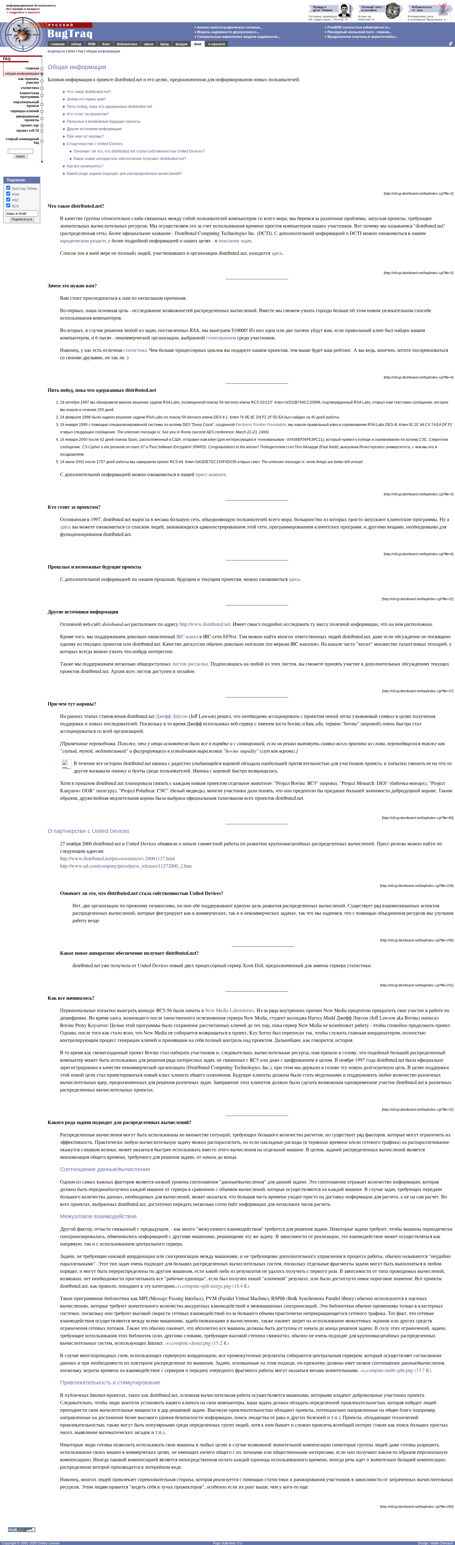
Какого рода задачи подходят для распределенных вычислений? (124, 173)
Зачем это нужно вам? (86, 99)
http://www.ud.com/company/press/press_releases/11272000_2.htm (126, 865)
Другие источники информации (94, 129)
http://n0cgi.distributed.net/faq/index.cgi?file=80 (418, 818)
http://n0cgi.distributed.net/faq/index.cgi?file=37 (418, 691)
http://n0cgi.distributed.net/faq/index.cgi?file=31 (418, 1109)
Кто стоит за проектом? (88, 114)
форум (181, 44)
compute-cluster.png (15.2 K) (200, 1342)
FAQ (7, 59)
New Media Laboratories (229, 1010)
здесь (276, 253)
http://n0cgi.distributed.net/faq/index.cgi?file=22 (418, 599)
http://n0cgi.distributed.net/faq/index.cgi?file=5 (419, 494)
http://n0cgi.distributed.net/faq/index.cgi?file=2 (419, 193)
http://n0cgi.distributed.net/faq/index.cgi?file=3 (419, 273)
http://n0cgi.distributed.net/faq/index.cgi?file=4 (419, 377)
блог (106, 44)
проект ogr (30, 125)
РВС (15, 200)
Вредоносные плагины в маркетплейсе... (362, 36)
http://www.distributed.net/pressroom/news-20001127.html (117, 858)
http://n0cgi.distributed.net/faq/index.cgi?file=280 (417, 1506)
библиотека (127, 44)
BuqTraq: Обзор (24, 188)
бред (164, 44)
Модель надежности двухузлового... (227, 32)
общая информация (103, 51)
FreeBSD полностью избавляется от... (359, 27)
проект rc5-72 (27, 130)
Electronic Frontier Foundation (261, 425)
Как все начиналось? (85, 166)
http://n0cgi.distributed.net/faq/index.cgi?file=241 (417, 985)
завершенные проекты (27, 118)
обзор (76, 44)
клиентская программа (29, 95)
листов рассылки (190, 663)
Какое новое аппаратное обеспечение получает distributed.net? (130, 159)
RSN (91, 44)
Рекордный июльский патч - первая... (359, 32)
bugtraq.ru (56, 51)
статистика (30, 88)
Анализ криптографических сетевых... (229, 27)
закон (149, 44)
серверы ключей (25, 111)
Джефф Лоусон (172, 716)
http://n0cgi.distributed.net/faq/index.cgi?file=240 (417, 940)
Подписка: (16, 180)
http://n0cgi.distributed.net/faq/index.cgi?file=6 (419, 554)
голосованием (221, 337)
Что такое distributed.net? (89, 92)
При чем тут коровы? (85, 136)
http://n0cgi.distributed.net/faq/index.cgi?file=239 (417, 886)
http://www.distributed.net (205, 624)
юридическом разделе (83, 240)
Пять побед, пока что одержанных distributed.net (109, 106)
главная (57, 44)
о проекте (216, 44)
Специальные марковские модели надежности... (238, 36)
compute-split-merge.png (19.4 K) (216, 1285)
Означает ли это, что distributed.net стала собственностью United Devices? (139, 151)
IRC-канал (187, 636)
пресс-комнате (211, 474)
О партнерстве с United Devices (95, 144)
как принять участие (28, 80)
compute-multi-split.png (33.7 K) (399, 1370)
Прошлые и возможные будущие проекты (104, 121)
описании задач (235, 240)
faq (80, 51)
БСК (15, 206)
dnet (198, 44)
